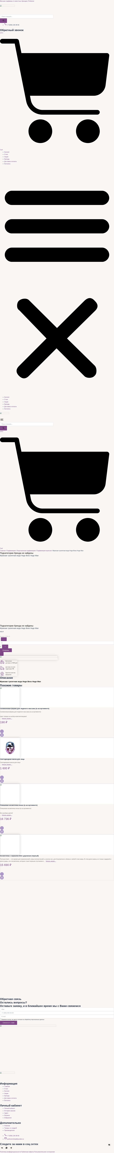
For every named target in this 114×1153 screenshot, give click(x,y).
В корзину (6, 650)
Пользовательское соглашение (44, 1152)
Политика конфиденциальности (10, 1152)
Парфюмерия (11, 550)
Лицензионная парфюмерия (26, 550)
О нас (6, 154)
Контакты (7, 164)
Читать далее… (7, 718)
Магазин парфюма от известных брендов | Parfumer (17, 1)
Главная (3, 550)
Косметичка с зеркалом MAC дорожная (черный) (19, 856)
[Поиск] (3, 20)
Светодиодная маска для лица (12, 759)
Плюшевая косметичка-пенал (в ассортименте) (18, 805)
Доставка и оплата (10, 161)
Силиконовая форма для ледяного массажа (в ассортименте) (24, 708)
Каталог (6, 152)
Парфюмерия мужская (44, 550)
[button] (57, 281)
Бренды (7, 159)
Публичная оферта (27, 1152)
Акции (6, 157)
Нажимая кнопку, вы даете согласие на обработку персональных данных (23, 1019)
